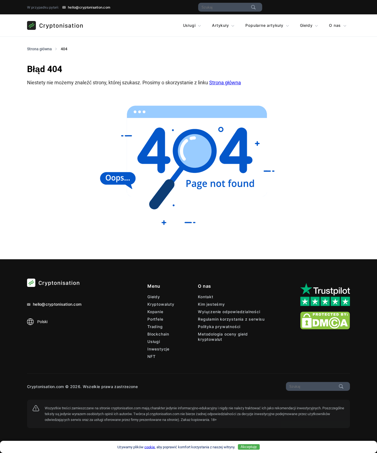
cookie (149, 447)
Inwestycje (158, 349)
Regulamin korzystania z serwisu (231, 319)
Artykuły (221, 25)
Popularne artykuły (265, 25)
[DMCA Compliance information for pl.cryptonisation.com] (325, 328)
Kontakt (205, 296)
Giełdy (307, 25)
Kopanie (155, 311)
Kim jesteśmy (211, 304)
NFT (151, 356)
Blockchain (158, 334)
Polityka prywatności (219, 326)
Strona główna (225, 82)
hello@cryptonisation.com (88, 7)
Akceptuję (249, 447)
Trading (155, 326)
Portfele (155, 319)
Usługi (190, 25)
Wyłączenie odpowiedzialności (229, 311)
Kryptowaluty (160, 304)
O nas (335, 25)
